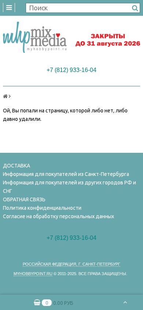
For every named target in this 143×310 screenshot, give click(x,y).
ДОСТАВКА (16, 166)
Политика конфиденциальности (42, 208)
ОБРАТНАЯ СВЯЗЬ (24, 199)
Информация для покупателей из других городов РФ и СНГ (69, 187)
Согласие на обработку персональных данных (58, 216)
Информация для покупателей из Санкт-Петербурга (66, 174)
